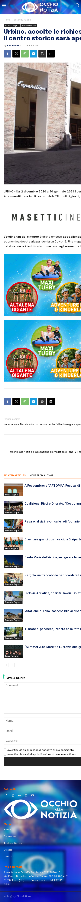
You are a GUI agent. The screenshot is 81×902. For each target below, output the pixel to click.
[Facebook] (7, 53)
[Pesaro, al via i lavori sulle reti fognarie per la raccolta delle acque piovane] (13, 525)
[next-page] (12, 665)
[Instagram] (12, 796)
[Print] (42, 53)
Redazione (13, 45)
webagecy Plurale (17, 896)
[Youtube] (32, 796)
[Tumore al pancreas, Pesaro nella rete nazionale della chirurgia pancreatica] (13, 633)
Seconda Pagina (22, 19)
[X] (16, 53)
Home (7, 19)
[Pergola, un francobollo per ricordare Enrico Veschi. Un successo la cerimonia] (13, 579)
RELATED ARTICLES (15, 475)
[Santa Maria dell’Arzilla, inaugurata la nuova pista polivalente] (13, 561)
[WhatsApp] (25, 53)
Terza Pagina (11, 494)
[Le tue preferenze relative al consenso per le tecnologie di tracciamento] (3, 676)
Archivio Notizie (29, 25)
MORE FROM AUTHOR (41, 475)
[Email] (51, 53)
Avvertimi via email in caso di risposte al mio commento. (40, 750)
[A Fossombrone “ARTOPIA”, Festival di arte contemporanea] (13, 489)
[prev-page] (6, 665)
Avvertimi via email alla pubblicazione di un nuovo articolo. (42, 754)
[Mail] (19, 796)
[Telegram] (33, 53)
